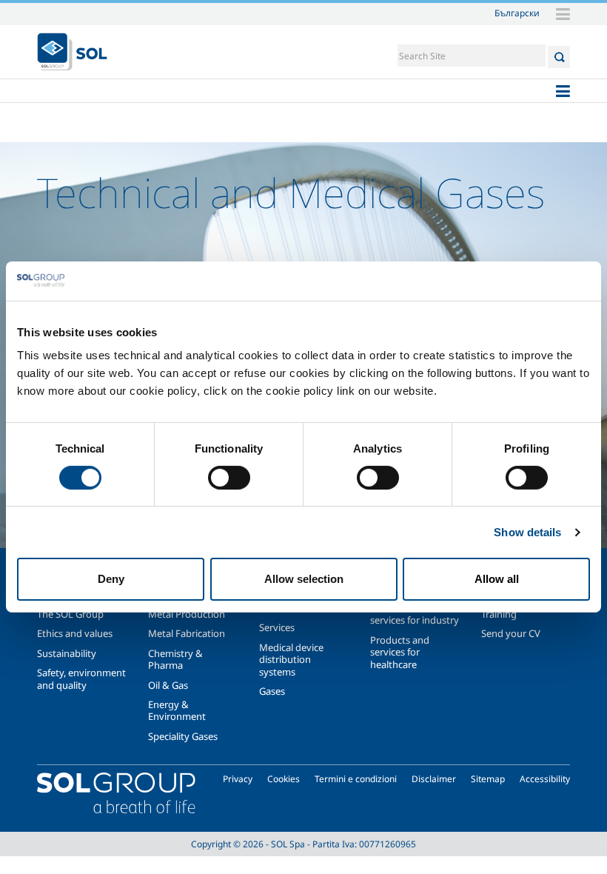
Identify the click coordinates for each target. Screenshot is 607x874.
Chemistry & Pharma (175, 659)
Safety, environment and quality (81, 678)
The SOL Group (70, 614)
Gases (272, 691)
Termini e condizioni (356, 779)
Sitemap (488, 779)
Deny (111, 579)
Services (277, 627)
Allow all (496, 579)
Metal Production (186, 614)
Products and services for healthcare (399, 652)
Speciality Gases (183, 736)
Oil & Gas (168, 685)
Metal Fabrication (186, 633)
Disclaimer (434, 779)
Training (499, 614)
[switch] (229, 478)
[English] (72, 52)
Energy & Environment (177, 710)
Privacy (237, 779)
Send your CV (510, 633)
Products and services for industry (414, 614)
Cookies (283, 779)
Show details (527, 532)
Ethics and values (75, 633)
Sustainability (66, 653)
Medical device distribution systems (291, 659)
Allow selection (303, 579)
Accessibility (545, 779)
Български (517, 13)
